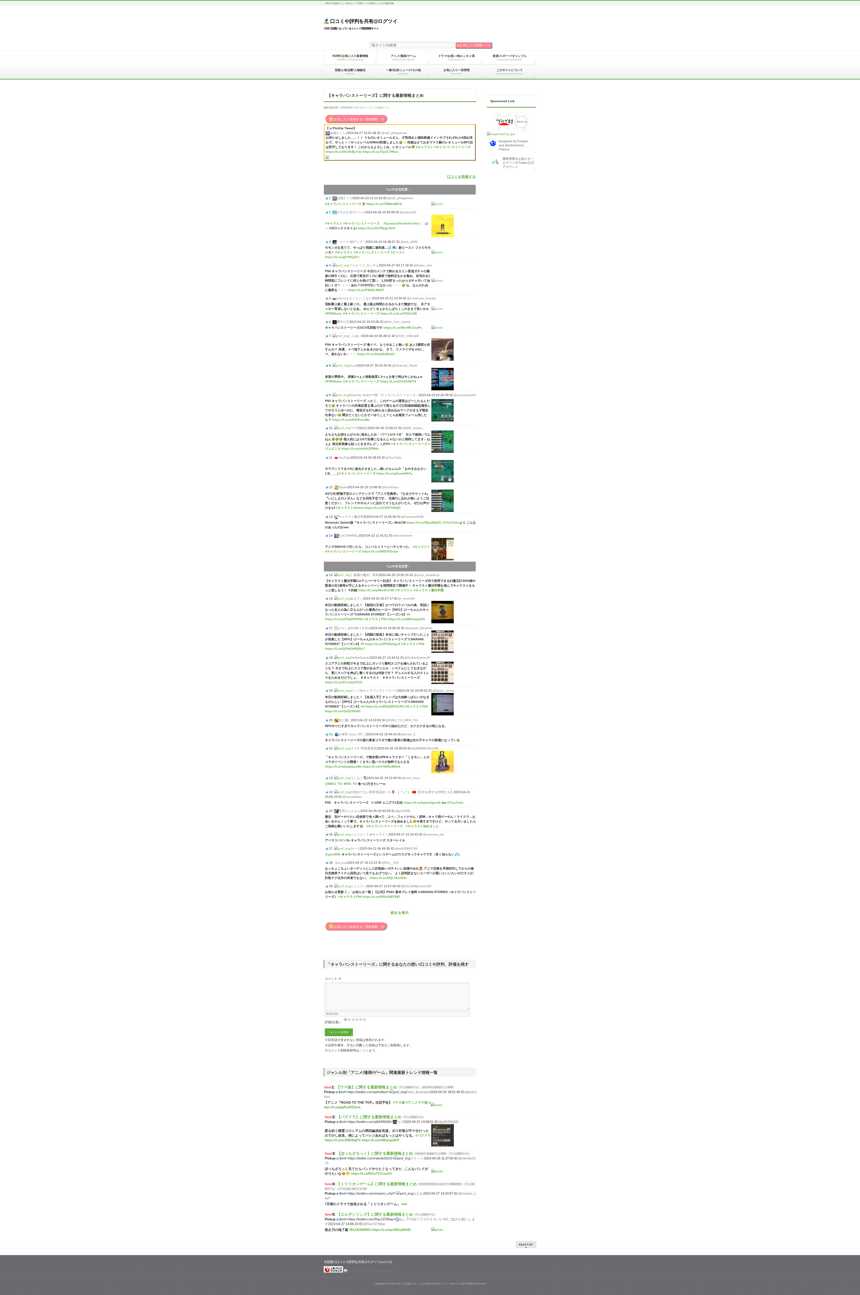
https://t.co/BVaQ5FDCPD (384, 706)
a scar (342, 862)
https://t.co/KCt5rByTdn (344, 151)
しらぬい (355, 336)
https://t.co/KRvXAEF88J (381, 896)
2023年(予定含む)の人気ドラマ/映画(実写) (440, 1184)
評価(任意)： (334, 1022)
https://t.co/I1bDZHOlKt (343, 711)
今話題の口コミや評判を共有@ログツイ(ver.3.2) (431, 1283)
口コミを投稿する (461, 177)
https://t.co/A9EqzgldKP (380, 1140)
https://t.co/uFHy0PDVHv (344, 619)
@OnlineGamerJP (417, 657)
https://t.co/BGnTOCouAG (371, 1173)
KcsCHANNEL (348, 535)
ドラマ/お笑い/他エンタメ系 (352, 1188)
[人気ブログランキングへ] (333, 1271)
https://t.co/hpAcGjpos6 (422, 802)
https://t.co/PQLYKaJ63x (388, 878)
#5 (362, 644)
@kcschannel (402, 535)
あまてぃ (356, 598)
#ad (404, 1204)
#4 (362, 706)
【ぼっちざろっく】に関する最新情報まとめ (375, 1153)
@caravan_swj (433, 834)
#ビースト (398, 252)
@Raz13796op (374, 1224)
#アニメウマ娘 (417, 1102)
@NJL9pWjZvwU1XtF (416, 886)
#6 (408, 614)
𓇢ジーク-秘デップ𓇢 (351, 242)
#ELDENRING (360, 1230)
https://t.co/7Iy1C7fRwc (380, 151)
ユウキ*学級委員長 (363, 748)
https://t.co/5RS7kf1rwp (380, 551)
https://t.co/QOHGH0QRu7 (345, 648)
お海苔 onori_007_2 (352, 734)
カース (355, 848)
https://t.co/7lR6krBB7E (384, 204)
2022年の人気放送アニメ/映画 (430, 1153)
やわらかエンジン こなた (354, 298)
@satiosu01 (408, 212)
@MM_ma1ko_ (413, 428)
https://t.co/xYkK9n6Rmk (381, 766)
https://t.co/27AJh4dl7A (398, 381)
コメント (333, 978)
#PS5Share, (333, 313)
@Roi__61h (390, 862)
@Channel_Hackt (404, 365)
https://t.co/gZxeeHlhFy (394, 473)
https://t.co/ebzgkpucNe (343, 766)
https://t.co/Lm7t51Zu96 (398, 313)
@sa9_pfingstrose (394, 133)
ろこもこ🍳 (358, 778)
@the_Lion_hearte (397, 322)
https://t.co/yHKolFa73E (376, 590)
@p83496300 (448, 1122)
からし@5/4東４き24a (354, 628)
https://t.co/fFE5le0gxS (382, 644)
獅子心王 (343, 322)
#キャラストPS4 (375, 619)
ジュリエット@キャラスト (369, 834)
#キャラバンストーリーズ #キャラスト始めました (402, 826)
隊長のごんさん (349, 811)
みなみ (418, 1193)
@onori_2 (408, 734)
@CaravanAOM (412, 516)
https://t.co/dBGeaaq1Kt (406, 619)
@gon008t (402, 811)
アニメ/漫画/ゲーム (379, 107)
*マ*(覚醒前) (359, 428)
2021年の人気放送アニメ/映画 (437, 1087)
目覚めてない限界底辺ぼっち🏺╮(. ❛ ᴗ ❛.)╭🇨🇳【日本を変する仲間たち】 (402, 792)
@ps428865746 (406, 848)
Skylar (342, 487)
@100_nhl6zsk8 (407, 336)
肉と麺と (344, 720)
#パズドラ (423, 1135)
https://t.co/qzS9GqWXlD (391, 1230)
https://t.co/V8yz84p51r (424, 522)
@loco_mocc (411, 778)
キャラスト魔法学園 (352, 516)
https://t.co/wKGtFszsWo (351, 419)
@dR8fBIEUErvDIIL (425, 748)
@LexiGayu (390, 487)
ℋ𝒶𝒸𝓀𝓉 (353, 365)
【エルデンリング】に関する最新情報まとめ (375, 1214)
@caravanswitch (465, 395)
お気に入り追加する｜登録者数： (359, 119)
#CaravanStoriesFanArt (401, 223)
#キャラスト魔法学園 (429, 590)
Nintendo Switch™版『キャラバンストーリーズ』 (384, 395)
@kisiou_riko (423, 265)
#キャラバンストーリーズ (452, 147)
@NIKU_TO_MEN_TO (402, 720)
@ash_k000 (408, 242)
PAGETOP (526, 1244)
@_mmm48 (406, 598)
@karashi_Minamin (418, 628)
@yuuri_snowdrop (426, 575)
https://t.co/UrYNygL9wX (376, 228)
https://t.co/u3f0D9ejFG (343, 1140)
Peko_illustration (418, 1092)
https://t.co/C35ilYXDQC (383, 507)
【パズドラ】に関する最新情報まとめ (369, 1117)
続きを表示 (400, 913)
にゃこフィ (358, 886)
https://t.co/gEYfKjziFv (342, 257)
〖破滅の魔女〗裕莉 (364, 575)
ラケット (417, 1158)
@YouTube (393, 457)
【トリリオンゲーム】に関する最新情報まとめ (377, 1184)
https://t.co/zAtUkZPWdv (360, 448)
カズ (400, 1122)
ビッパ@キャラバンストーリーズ (374, 690)
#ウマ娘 (399, 1102)
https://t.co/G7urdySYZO (343, 682)
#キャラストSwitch (350, 507)
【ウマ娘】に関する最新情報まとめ (366, 1087)
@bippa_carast (443, 690)
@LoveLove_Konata (421, 298)
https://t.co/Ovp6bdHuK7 (376, 354)
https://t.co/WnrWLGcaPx (402, 327)
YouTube (344, 457)
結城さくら (337, 133)
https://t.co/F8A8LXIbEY (366, 290)
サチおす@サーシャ (351, 212)
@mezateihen (352, 797)
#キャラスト (424, 147)
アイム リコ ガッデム (364, 265)
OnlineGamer (360, 657)
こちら (364, 1050)
